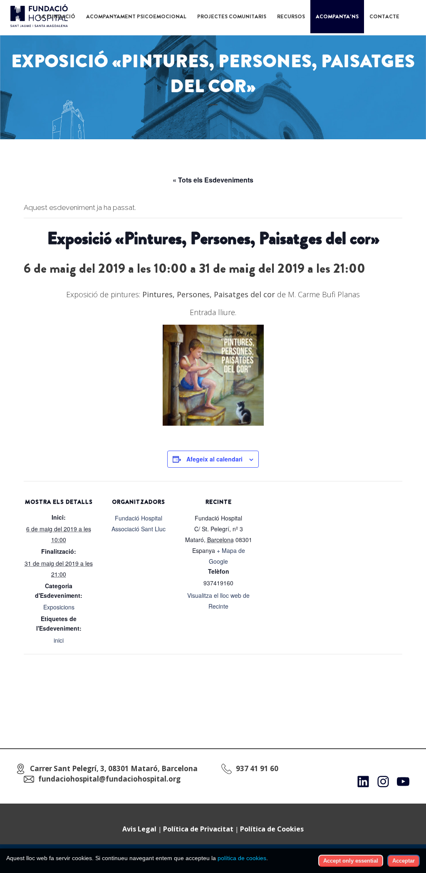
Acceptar (403, 861)
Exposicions (58, 607)
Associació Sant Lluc (138, 529)
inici (59, 640)
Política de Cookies (272, 829)
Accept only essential (350, 861)
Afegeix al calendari (214, 459)
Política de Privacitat (198, 829)
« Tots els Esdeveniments (213, 180)
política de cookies (242, 858)
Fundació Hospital (138, 518)
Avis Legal (139, 829)
